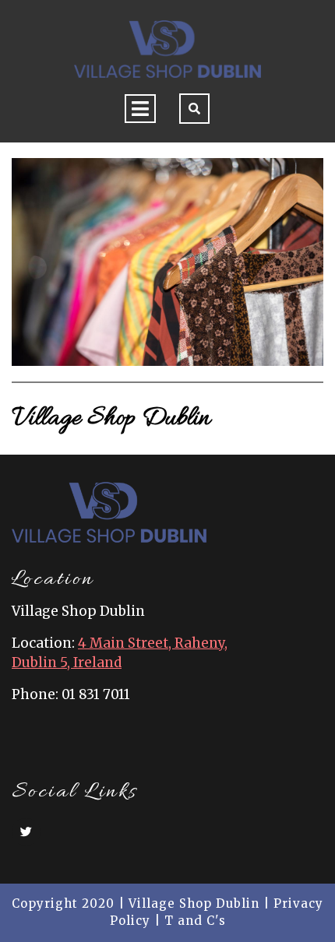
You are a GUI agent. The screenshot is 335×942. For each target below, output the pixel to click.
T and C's (195, 920)
